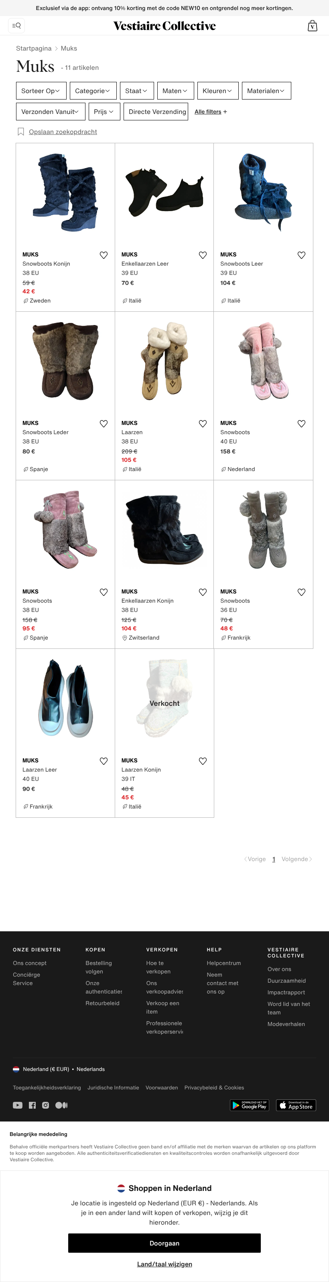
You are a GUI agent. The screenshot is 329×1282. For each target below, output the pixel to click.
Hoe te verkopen (158, 967)
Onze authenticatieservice (112, 987)
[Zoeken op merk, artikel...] (16, 25)
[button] (312, 25)
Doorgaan (164, 1243)
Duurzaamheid (287, 981)
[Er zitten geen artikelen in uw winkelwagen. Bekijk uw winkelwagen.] (312, 25)
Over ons (279, 969)
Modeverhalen (286, 1024)
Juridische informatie (113, 1087)
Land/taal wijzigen (164, 1264)
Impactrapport (286, 992)
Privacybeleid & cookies (214, 1087)
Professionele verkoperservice (167, 1027)
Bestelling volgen (98, 967)
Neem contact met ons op (223, 983)
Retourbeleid (102, 1003)
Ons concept (30, 963)
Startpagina (34, 48)
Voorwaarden (162, 1087)
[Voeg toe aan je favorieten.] (104, 255)
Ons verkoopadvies (165, 987)
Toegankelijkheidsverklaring (47, 1087)
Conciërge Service (26, 979)
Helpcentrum (224, 963)
